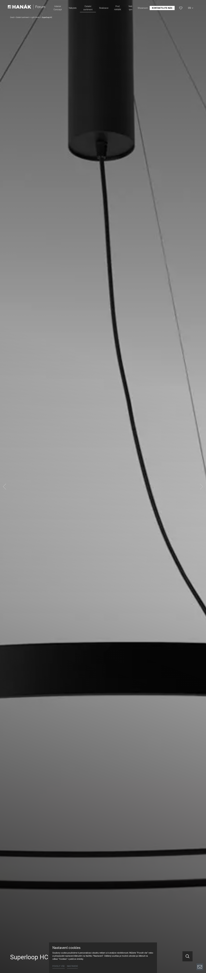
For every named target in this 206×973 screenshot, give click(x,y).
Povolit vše (58, 966)
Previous (4, 486)
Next (201, 486)
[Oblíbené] (180, 8)
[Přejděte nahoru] (199, 957)
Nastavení (72, 966)
